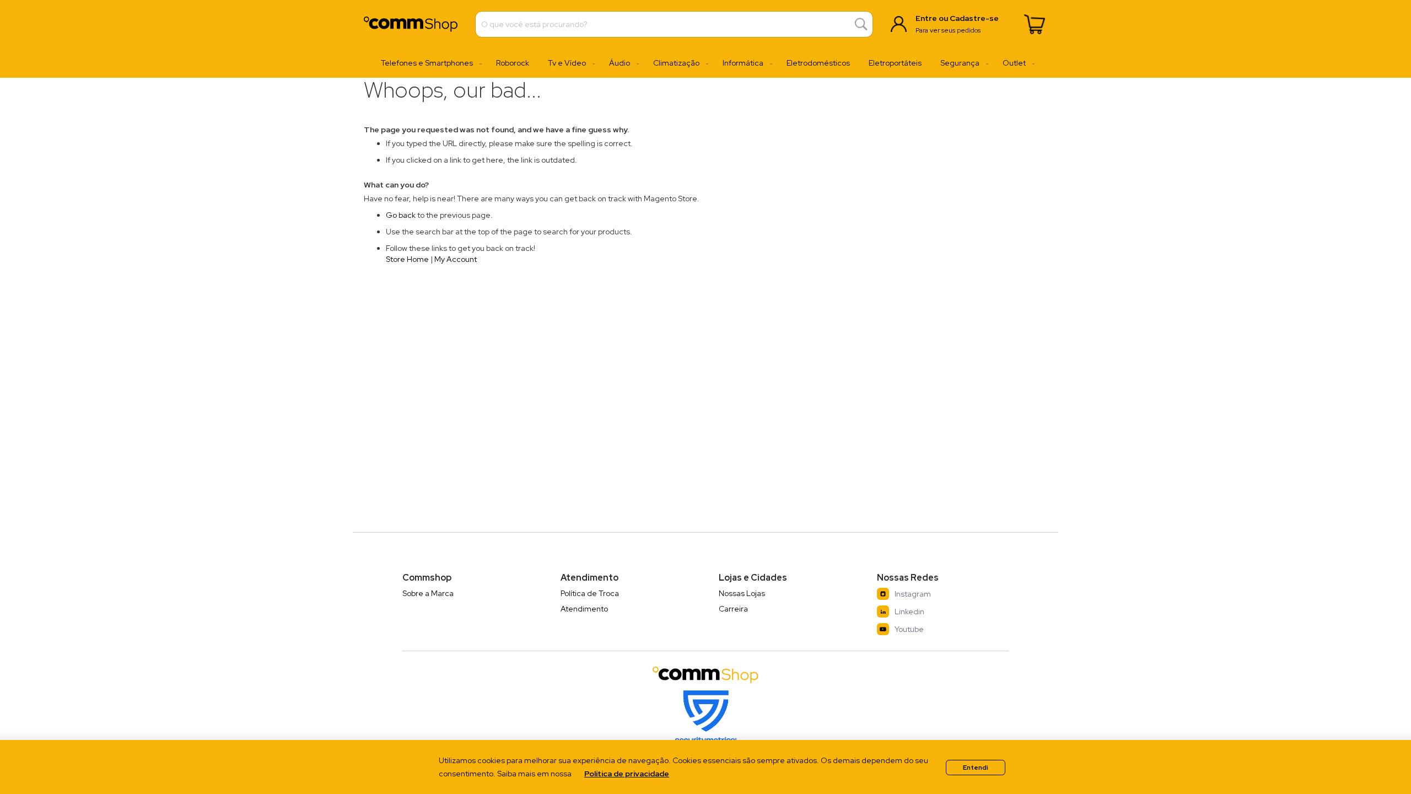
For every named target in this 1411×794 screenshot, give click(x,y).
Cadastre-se (974, 18)
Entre (926, 18)
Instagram (913, 594)
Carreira (733, 609)
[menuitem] (429, 63)
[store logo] (410, 24)
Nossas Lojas (742, 593)
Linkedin (909, 611)
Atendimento (584, 609)
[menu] (705, 63)
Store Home (407, 259)
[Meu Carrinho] (1034, 24)
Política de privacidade (626, 774)
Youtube (909, 629)
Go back (401, 215)
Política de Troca (590, 593)
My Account (455, 259)
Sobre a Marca (428, 593)
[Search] (861, 24)
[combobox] (674, 24)
